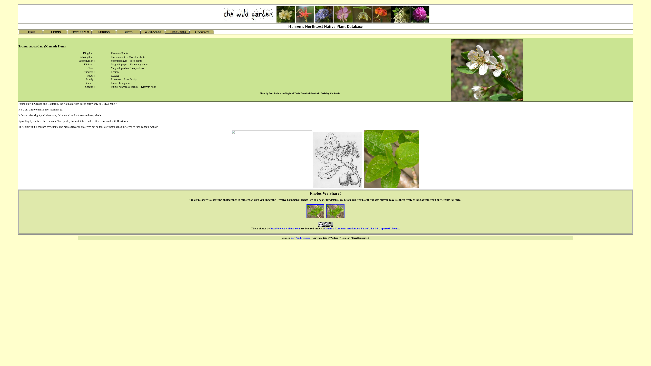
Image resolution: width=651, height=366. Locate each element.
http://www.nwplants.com (285, 228)
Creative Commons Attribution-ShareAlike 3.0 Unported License (361, 228)
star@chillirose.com (300, 238)
